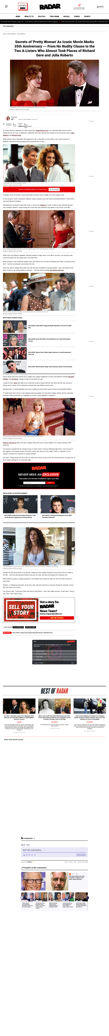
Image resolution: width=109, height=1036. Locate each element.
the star (57, 270)
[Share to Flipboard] (20, 124)
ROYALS (66, 16)
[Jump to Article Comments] (4, 124)
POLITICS (41, 16)
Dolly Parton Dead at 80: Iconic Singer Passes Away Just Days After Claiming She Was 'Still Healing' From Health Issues (59, 21)
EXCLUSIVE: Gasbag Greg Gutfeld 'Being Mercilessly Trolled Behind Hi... (33, 632)
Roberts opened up (9, 443)
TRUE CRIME (54, 16)
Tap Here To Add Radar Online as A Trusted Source (32, 189)
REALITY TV (29, 16)
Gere (15, 383)
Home (4, 33)
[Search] (6, 7)
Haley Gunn (14, 117)
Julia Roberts (21, 33)
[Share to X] (14, 124)
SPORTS (87, 16)
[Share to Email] (25, 124)
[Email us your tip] (23, 10)
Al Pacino (14, 379)
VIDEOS (77, 16)
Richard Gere (16, 135)
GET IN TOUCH (56, 618)
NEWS (18, 16)
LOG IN (101, 6)
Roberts (43, 205)
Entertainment (11, 33)
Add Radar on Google (26, 126)
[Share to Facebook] (8, 124)
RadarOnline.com (42, 130)
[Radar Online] (50, 6)
